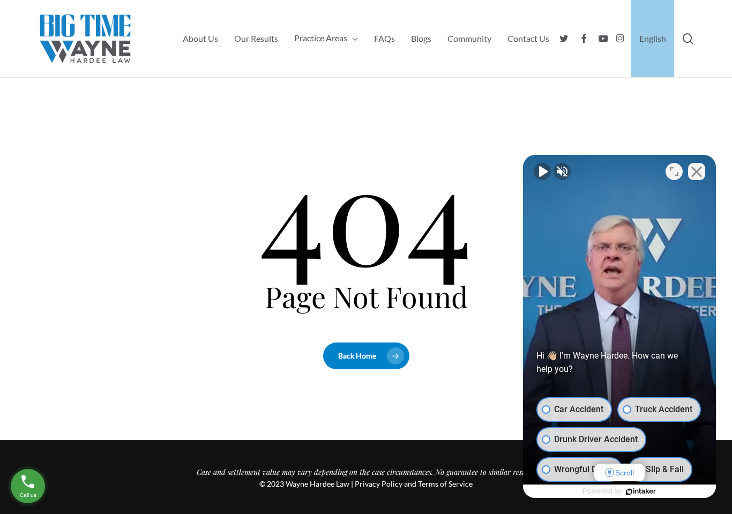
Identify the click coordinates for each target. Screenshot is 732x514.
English (652, 38)
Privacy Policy (378, 483)
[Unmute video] (542, 171)
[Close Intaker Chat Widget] (696, 171)
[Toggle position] (674, 171)
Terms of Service (445, 483)
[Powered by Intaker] (641, 491)
